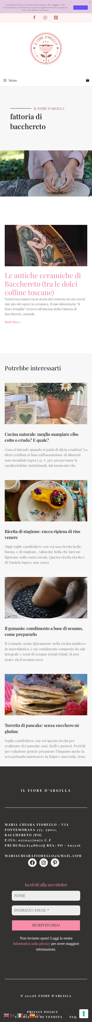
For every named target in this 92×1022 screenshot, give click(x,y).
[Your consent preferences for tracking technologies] (83, 1013)
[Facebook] (34, 17)
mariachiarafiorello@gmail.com (43, 856)
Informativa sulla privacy (31, 944)
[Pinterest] (55, 17)
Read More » (13, 322)
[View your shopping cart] (87, 80)
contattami (80, 7)
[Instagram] (45, 17)
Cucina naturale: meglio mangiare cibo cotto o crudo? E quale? (41, 437)
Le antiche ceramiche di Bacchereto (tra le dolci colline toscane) (43, 284)
